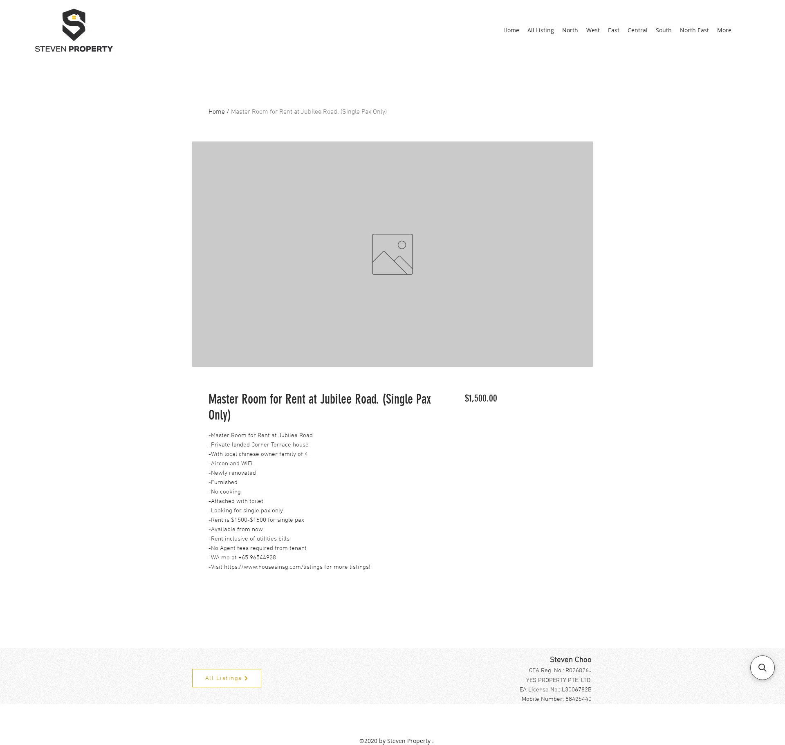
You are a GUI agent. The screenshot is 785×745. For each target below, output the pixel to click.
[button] (762, 667)
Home (217, 112)
